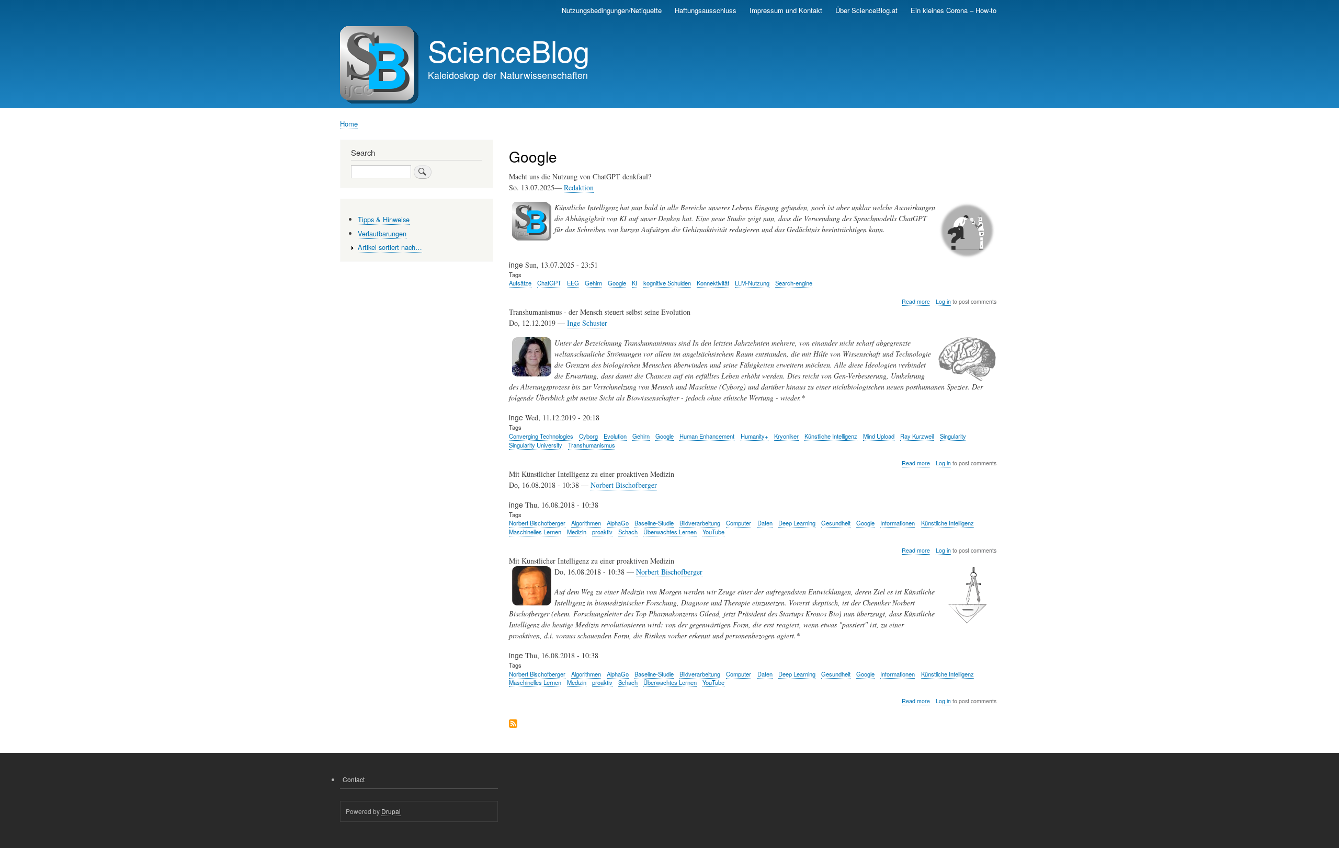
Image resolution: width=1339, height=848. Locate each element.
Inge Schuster (587, 323)
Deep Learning (796, 523)
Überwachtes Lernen (670, 532)
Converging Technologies (541, 436)
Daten (765, 523)
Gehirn (593, 283)
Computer (738, 523)
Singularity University (535, 445)
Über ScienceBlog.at (866, 10)
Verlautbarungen (382, 233)
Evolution (615, 436)
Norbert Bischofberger (624, 485)
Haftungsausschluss (705, 10)
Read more (916, 301)
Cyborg (588, 436)
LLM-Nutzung (752, 283)
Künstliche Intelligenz (830, 436)
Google (617, 283)
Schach (628, 532)
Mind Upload (878, 436)
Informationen (897, 523)
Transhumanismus (591, 445)
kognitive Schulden (667, 283)
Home (349, 124)
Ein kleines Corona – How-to (953, 10)
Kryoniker (786, 436)
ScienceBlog (508, 50)
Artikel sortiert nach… (390, 247)
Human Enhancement (706, 436)
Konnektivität (713, 283)
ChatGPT (549, 283)
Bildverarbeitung (699, 523)
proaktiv (602, 532)
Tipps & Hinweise (384, 219)
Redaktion (579, 187)
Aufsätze (520, 283)
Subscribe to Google (513, 724)
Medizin (576, 532)
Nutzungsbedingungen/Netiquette (612, 10)
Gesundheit (835, 523)
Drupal (391, 811)
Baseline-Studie (654, 523)
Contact (354, 779)
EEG (573, 283)
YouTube (713, 532)
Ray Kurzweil (917, 436)
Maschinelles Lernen (535, 532)
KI (634, 283)
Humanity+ (754, 436)
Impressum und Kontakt (786, 10)
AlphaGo (618, 523)
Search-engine (793, 283)
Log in (943, 301)
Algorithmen (586, 523)
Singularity (953, 436)
